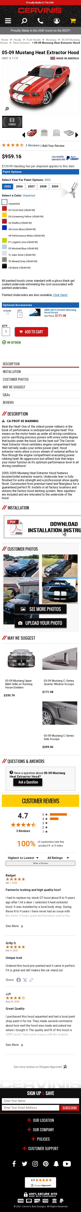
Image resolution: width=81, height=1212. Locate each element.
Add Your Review (53, 146)
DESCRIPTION (18, 414)
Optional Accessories (17, 305)
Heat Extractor (21, 42)
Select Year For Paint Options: (26, 180)
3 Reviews (33, 145)
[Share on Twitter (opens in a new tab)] (25, 980)
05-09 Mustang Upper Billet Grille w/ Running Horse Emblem (18, 684)
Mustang (51, 39)
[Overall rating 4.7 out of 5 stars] (13, 146)
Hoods (17, 39)
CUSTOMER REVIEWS (40, 800)
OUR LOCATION (43, 1120)
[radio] (58, 814)
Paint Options (12, 172)
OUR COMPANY (43, 1129)
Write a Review (40, 863)
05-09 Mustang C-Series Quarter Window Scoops (59, 682)
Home (4, 39)
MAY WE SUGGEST (21, 638)
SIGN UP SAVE (40, 1093)
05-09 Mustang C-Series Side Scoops (59, 737)
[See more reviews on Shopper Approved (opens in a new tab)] (31, 980)
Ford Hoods (34, 39)
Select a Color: (18, 195)
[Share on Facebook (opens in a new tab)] (18, 980)
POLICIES (43, 1139)
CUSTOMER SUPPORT (43, 1148)
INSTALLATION (18, 508)
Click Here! (60, 295)
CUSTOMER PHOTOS (23, 549)
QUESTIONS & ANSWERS (26, 761)
